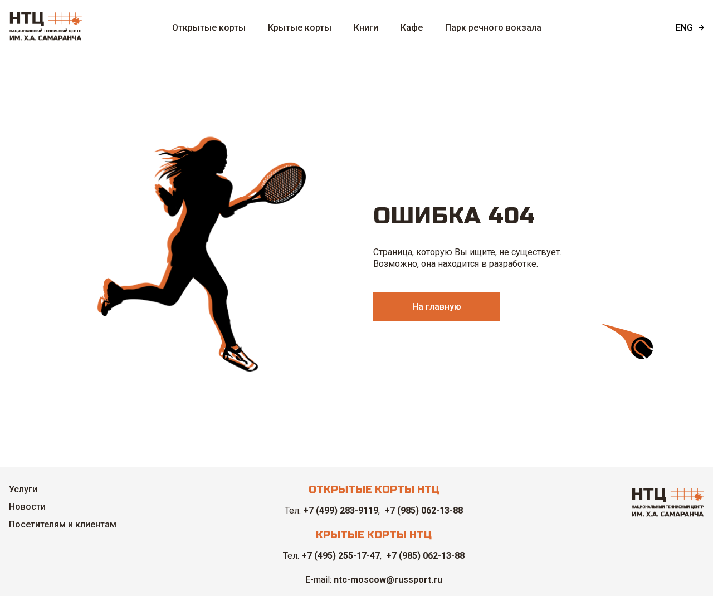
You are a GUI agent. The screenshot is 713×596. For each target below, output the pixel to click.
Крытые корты (299, 27)
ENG (684, 27)
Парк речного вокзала (493, 27)
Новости (27, 506)
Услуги (23, 489)
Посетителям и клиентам (62, 524)
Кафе (412, 27)
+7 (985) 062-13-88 (423, 510)
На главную (436, 306)
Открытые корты (209, 27)
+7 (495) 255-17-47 (340, 555)
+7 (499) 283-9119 (340, 510)
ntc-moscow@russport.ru (388, 579)
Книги (366, 27)
